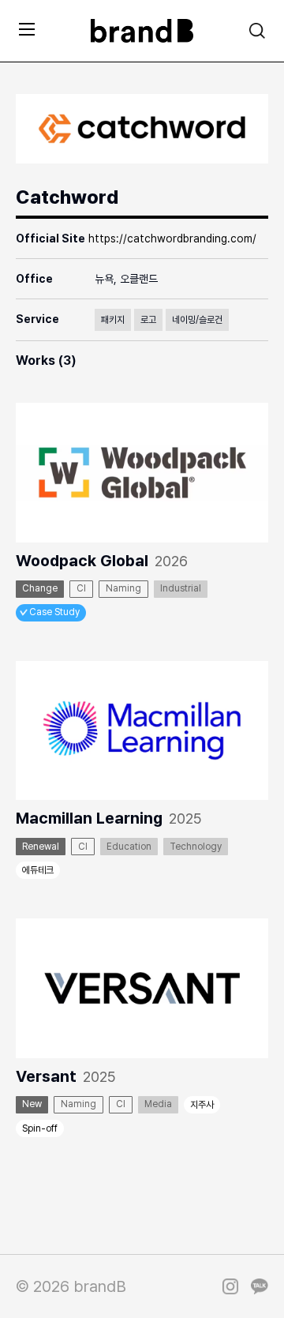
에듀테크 (38, 870)
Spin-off (40, 1128)
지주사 (202, 1104)
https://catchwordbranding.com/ (172, 238)
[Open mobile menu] (27, 29)
